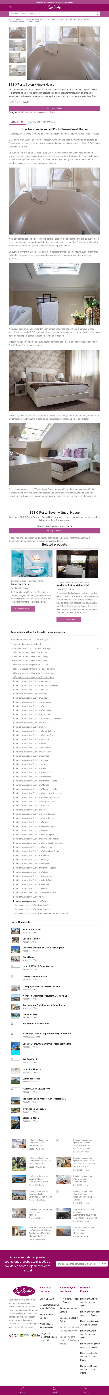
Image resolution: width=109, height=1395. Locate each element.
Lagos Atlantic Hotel (38, 1181)
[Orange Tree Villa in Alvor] (15, 978)
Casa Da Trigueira (32, 938)
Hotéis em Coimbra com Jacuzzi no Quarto (89, 1356)
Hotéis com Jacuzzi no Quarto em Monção (31, 785)
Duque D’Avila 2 (36, 1145)
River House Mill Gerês (34, 1109)
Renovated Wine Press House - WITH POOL (44, 1099)
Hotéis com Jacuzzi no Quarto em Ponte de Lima (33, 818)
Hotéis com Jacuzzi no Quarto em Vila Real (31, 884)
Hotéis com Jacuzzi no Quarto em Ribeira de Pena (34, 826)
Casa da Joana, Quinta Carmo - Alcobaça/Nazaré (47, 1044)
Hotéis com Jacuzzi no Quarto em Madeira (30, 665)
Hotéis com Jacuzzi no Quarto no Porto (24, 22)
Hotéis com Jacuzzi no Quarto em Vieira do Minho (34, 876)
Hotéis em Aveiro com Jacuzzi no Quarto (88, 1334)
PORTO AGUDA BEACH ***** (36, 1088)
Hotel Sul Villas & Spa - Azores (38, 966)
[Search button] (98, 14)
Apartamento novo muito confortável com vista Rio (85, 1216)
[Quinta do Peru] (15, 1016)
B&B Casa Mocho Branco (40, 1197)
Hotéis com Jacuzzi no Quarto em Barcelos (31, 698)
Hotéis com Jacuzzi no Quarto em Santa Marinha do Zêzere (38, 843)
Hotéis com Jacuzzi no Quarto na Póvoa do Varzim (34, 893)
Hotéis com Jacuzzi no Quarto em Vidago (30, 872)
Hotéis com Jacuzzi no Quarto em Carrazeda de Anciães (37, 719)
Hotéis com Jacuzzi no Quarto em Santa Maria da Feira (36, 839)
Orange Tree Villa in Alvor (35, 976)
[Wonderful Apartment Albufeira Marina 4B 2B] (15, 997)
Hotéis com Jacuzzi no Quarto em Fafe (29, 743)
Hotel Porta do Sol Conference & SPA (82, 1147)
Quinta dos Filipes (31, 1078)
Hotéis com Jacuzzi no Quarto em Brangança (32, 710)
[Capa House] (15, 959)
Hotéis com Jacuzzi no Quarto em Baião (30, 694)
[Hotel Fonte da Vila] (15, 931)
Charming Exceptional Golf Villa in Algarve (43, 947)
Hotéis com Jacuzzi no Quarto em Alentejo (30, 656)
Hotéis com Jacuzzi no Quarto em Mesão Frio (32, 777)
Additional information (41, 122)
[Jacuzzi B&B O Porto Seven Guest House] (17, 45)
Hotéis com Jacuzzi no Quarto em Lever (30, 764)
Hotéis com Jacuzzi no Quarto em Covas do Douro (34, 731)
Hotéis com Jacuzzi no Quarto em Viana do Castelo (34, 868)
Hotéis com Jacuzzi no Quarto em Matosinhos (32, 772)
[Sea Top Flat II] (15, 1061)
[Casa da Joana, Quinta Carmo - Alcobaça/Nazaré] (15, 1048)
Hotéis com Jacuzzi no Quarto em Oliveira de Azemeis (36, 797)
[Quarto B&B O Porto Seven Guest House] (17, 58)
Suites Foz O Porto (20, 584)
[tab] (17, 122)
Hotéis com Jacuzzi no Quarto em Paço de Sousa (34, 801)
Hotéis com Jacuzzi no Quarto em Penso (30, 810)
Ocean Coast (79, 1233)
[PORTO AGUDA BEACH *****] (15, 1090)
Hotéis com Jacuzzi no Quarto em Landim (30, 760)
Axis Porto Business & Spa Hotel (72, 585)
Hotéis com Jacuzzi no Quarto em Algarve (29, 661)
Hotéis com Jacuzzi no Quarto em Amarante (32, 681)
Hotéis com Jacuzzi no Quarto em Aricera (30, 690)
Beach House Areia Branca (36, 1023)
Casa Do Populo (36, 1163)
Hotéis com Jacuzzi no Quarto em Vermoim (31, 864)
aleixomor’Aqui (80, 1181)
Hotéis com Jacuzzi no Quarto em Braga (30, 706)
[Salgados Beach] (15, 1123)
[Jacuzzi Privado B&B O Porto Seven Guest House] (17, 32)
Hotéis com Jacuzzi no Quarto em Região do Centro (33, 669)
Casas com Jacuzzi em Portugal (26, 644)
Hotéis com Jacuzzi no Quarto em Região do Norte (70, 19)
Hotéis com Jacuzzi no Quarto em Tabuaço (31, 855)
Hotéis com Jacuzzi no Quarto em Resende (31, 822)
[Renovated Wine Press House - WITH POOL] (15, 1100)
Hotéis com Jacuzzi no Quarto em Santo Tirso (32, 847)
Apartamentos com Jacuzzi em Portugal (29, 639)
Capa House (29, 957)
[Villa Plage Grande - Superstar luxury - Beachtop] (15, 1035)
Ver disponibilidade (54, 108)
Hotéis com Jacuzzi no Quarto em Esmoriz (31, 739)
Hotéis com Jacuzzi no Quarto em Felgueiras (32, 748)
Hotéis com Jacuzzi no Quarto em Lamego (31, 756)
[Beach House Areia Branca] (15, 1025)
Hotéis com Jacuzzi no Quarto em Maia (29, 768)
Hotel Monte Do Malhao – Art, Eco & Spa (84, 1165)
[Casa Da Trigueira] (15, 940)
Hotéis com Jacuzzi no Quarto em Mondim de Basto (35, 789)
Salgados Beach (31, 1118)
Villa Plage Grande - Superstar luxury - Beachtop (47, 1033)
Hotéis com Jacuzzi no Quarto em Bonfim (32, 905)
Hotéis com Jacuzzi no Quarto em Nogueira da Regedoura (37, 793)
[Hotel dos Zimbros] (15, 1071)
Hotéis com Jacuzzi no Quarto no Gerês (29, 897)
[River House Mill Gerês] (15, 1110)
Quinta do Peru (30, 1014)
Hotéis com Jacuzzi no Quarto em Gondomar (32, 752)
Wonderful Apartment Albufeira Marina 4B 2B (45, 996)
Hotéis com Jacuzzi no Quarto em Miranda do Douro (35, 781)
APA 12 (32, 1215)
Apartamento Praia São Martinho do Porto (44, 1005)
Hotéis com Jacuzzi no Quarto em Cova (29, 727)
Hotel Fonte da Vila (32, 929)
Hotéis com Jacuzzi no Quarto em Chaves (30, 723)
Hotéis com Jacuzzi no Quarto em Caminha (31, 714)
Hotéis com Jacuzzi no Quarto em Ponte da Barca (34, 814)
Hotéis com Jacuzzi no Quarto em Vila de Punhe (33, 880)
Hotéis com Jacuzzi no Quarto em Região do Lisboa (33, 673)
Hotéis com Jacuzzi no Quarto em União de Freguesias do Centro (42, 913)
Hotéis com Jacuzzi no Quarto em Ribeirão (31, 830)
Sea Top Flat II (30, 1059)
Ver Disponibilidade (54, 531)
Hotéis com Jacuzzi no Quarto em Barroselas (32, 702)
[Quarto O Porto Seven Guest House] (17, 70)
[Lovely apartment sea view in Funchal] (15, 988)
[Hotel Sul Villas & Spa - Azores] (15, 968)
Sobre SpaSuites (48, 1299)
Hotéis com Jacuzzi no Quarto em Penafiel (31, 806)
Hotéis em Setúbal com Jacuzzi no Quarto (88, 1369)
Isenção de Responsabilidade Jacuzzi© (48, 1337)
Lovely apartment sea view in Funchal (41, 986)
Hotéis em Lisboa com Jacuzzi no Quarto (88, 1302)
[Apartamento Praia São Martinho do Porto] (15, 1007)
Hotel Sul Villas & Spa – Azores (84, 1198)
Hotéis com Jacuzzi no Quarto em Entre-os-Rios (33, 735)
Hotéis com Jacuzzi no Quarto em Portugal (32, 19)
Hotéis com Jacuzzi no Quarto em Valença (31, 859)
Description (17, 122)
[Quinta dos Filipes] (15, 1080)
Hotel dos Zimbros (32, 1069)
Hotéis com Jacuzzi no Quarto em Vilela (30, 888)
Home (11, 19)
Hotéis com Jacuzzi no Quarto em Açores (29, 652)
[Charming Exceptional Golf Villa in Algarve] (15, 949)
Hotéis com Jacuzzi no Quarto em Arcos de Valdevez (35, 685)
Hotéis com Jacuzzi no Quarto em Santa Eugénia (33, 835)
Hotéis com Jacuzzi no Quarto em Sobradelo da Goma (36, 851)
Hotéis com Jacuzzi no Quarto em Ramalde (33, 909)
